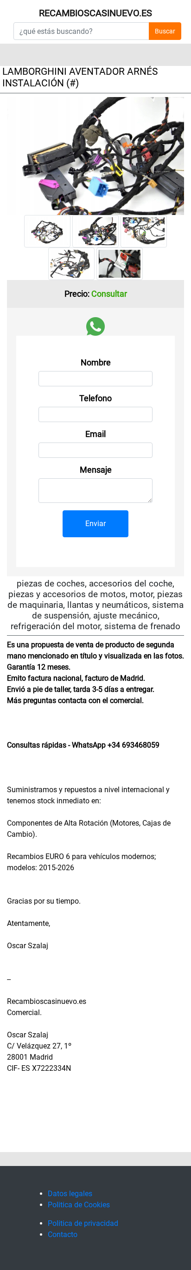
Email (95, 434)
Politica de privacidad (83, 1223)
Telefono (95, 398)
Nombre (96, 362)
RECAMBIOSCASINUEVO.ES (95, 13)
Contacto (62, 1234)
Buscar (165, 31)
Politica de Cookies (79, 1204)
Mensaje (96, 470)
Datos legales (70, 1193)
